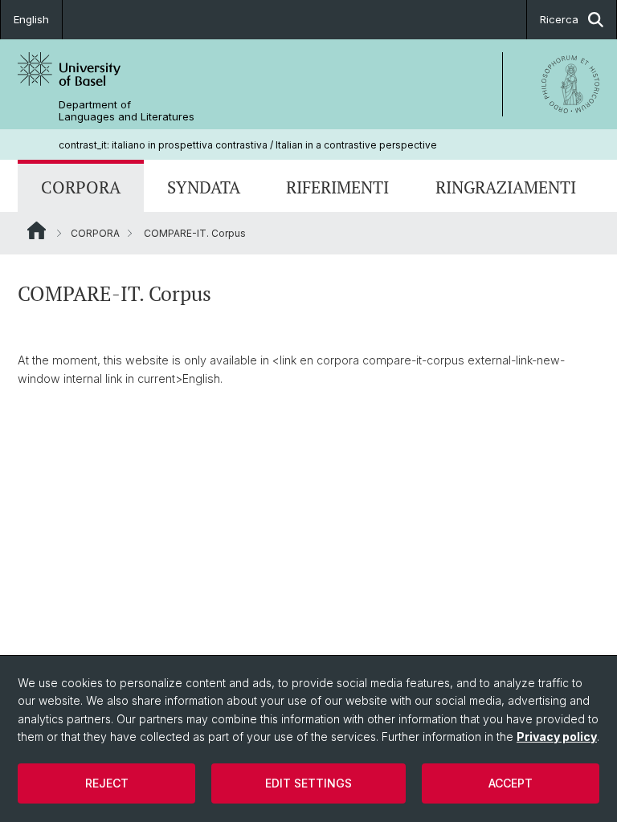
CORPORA (81, 187)
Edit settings (308, 783)
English (31, 19)
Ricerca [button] (559, 19)
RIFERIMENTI (337, 187)
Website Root (36, 230)
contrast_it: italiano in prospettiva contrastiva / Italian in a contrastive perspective (248, 145)
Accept (510, 783)
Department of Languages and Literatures (126, 111)
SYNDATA (203, 187)
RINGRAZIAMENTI (505, 187)
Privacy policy (557, 736)
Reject (107, 783)
